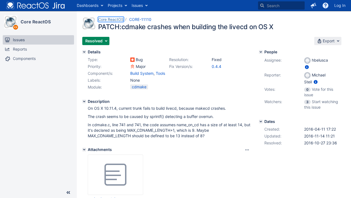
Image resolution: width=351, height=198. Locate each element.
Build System (142, 73)
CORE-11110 (140, 19)
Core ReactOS (36, 22)
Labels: (94, 80)
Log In (340, 5)
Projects (115, 5)
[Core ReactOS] (10, 22)
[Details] (84, 52)
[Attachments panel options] (247, 150)
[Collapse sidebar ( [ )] (68, 192)
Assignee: (273, 60)
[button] (313, 5)
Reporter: (272, 75)
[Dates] (261, 121)
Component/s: (100, 73)
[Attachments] (84, 150)
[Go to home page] (36, 5)
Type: (93, 59)
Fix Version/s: (181, 66)
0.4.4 (216, 66)
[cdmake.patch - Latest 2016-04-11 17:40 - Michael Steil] (115, 175)
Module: (95, 87)
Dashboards (87, 5)
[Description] (84, 101)
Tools (160, 73)
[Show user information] (307, 67)
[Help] (325, 5)
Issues (137, 5)
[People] (261, 52)
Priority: (94, 66)
